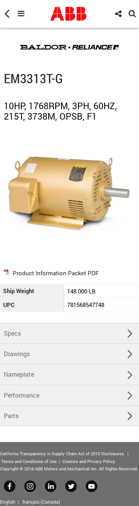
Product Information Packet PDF (56, 273)
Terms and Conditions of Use (29, 461)
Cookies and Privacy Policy (89, 461)
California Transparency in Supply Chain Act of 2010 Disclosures (62, 453)
